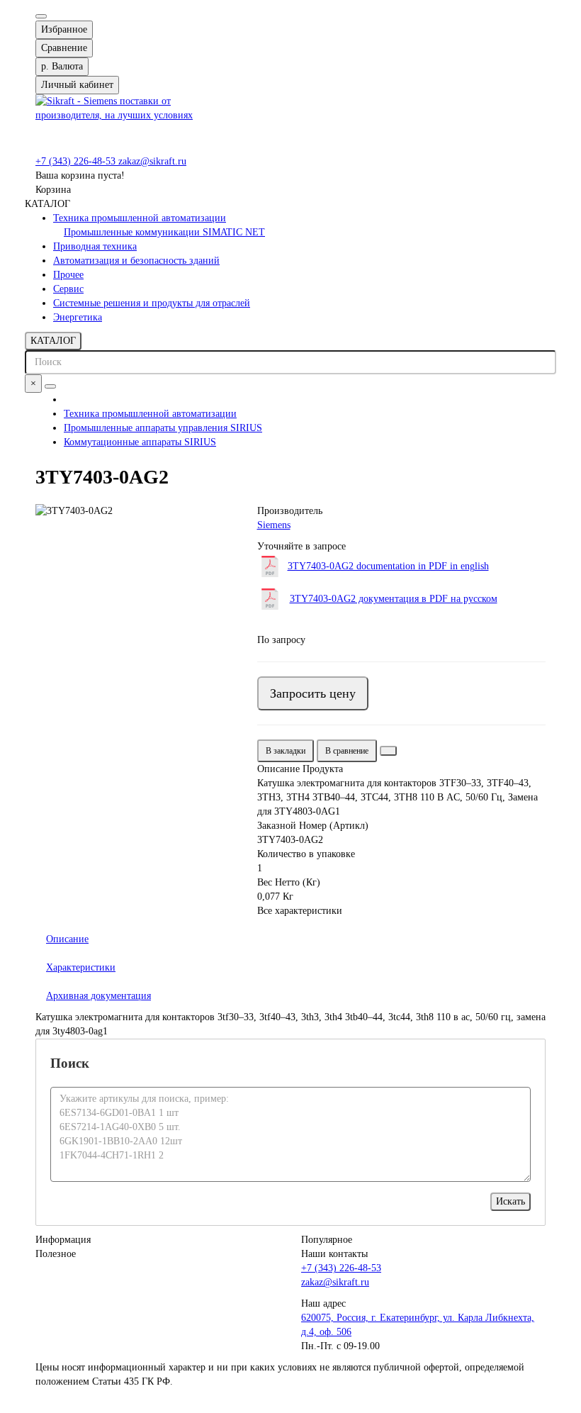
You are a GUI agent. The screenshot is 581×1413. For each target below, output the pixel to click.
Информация (63, 1239)
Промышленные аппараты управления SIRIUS (163, 428)
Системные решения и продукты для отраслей (151, 303)
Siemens (273, 525)
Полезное (55, 1254)
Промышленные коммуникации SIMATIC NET (164, 232)
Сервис (68, 289)
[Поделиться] (388, 751)
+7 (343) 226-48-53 (76, 161)
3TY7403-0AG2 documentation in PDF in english (388, 566)
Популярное (326, 1239)
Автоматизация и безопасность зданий (136, 260)
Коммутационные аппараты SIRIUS (140, 442)
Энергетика (77, 317)
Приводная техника (95, 246)
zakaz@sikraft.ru (152, 161)
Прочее (68, 274)
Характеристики (80, 967)
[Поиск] (50, 386)
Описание (67, 939)
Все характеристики (299, 910)
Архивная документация (98, 995)
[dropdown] (41, 16)
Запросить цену (313, 693)
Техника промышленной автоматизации (139, 218)
